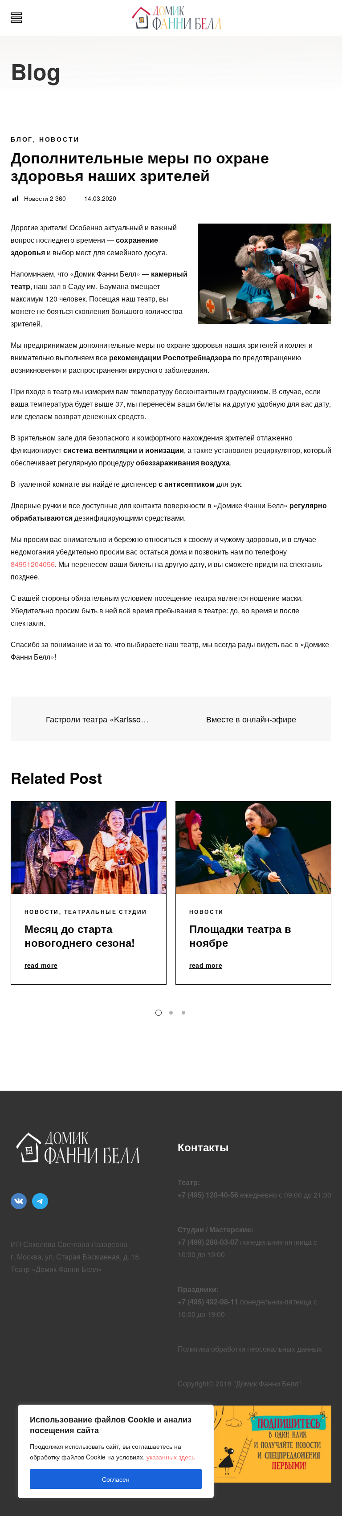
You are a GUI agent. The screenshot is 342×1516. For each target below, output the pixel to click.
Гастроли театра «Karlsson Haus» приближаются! (96, 719)
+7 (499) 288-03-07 (208, 1242)
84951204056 (33, 564)
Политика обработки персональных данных (250, 1349)
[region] (116, 1451)
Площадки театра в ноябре (240, 935)
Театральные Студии (105, 912)
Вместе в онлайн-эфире (252, 719)
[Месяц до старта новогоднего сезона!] (88, 848)
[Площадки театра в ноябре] (253, 848)
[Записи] (171, 718)
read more (40, 965)
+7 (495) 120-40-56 (208, 1195)
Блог (22, 138)
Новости (59, 138)
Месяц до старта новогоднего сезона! (79, 935)
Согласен (116, 1479)
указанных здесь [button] (171, 1456)
